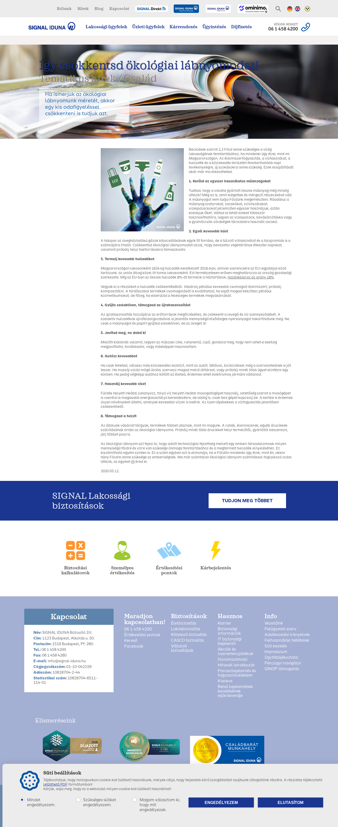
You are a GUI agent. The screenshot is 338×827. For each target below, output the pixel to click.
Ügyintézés (214, 26)
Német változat (289, 8)
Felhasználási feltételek (287, 640)
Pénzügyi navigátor (283, 663)
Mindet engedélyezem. (41, 802)
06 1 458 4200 (138, 629)
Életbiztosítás (183, 623)
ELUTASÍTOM (290, 802)
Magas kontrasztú (307, 8)
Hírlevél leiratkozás (236, 665)
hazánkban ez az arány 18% (251, 277)
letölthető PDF (55, 784)
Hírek (83, 9)
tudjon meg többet (247, 500)
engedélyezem (221, 802)
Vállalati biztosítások (182, 648)
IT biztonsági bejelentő (229, 641)
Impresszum (276, 652)
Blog (99, 9)
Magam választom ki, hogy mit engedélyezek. (160, 805)
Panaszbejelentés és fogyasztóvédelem (237, 673)
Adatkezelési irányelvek (287, 635)
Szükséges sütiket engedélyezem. (99, 802)
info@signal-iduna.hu (67, 661)
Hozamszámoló (232, 659)
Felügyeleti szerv (280, 629)
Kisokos (225, 681)
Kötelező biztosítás (189, 635)
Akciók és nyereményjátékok (235, 651)
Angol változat (297, 8)
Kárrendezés (183, 26)
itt (133, 462)
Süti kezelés (276, 646)
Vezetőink (274, 623)
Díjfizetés (241, 26)
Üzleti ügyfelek (148, 26)
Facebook (133, 646)
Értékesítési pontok (142, 635)
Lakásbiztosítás (185, 629)
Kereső (130, 640)
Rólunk (64, 9)
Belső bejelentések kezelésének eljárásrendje (235, 691)
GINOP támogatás (282, 669)
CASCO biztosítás (187, 640)
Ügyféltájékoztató (281, 657)
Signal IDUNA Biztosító (54, 26)
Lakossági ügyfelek (106, 26)
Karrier (224, 623)
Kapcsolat (119, 9)
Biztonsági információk (229, 631)
